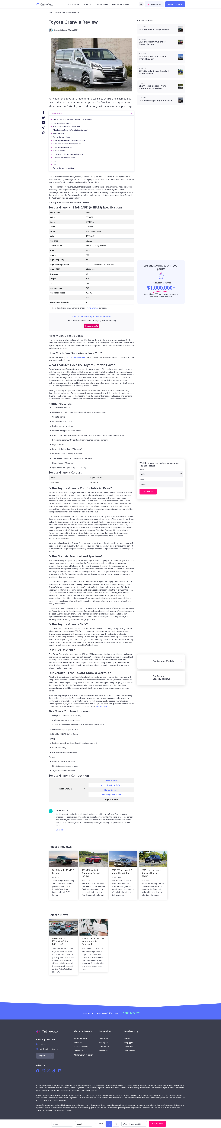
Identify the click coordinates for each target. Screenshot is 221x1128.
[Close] (135, 525)
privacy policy (110, 599)
